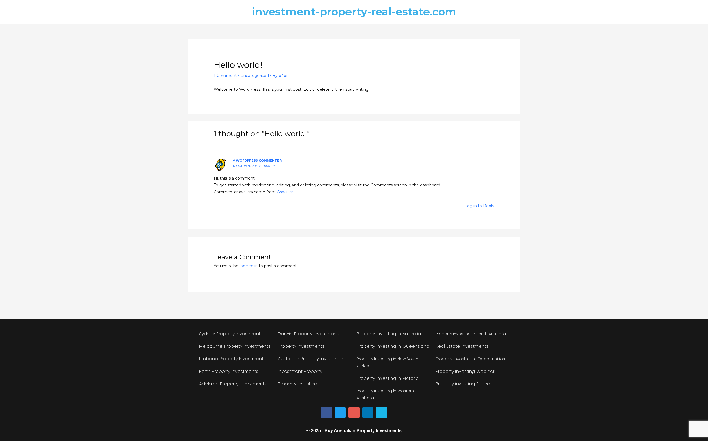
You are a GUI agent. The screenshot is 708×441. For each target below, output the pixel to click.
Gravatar (285, 192)
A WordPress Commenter (257, 160)
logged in (249, 265)
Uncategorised (254, 75)
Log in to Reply (479, 205)
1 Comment (225, 75)
